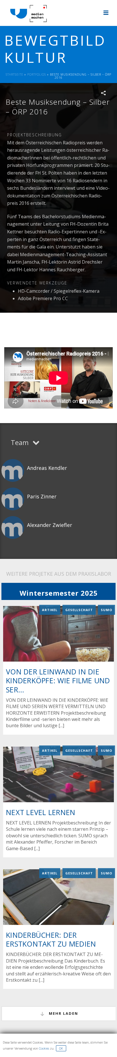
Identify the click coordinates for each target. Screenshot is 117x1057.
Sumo (106, 610)
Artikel (49, 610)
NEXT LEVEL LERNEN (40, 812)
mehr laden (62, 1013)
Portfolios (36, 74)
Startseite (14, 74)
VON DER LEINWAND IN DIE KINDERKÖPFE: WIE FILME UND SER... (58, 680)
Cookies (44, 1048)
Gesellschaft (79, 610)
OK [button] (61, 1048)
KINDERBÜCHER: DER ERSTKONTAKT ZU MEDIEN (51, 939)
